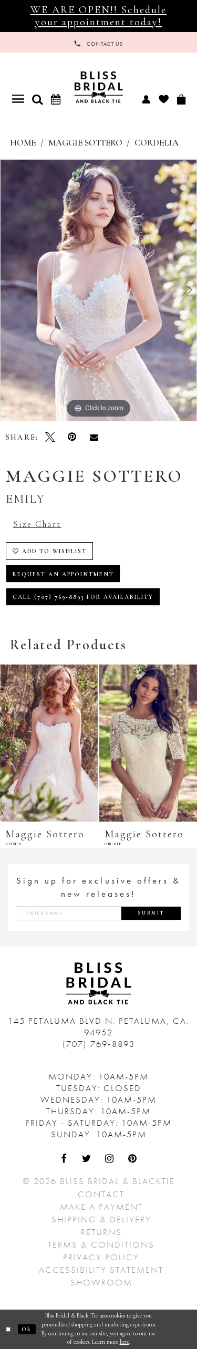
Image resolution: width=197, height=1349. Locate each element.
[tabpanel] (98, 290)
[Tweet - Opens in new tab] (50, 437)
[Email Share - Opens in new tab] (94, 437)
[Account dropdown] (146, 98)
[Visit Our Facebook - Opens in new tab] (65, 1159)
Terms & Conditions (101, 1244)
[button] (37, 99)
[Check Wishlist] (163, 99)
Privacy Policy (101, 1257)
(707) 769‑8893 (99, 1044)
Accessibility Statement (101, 1269)
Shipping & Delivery (101, 1219)
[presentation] (97, 743)
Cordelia (156, 143)
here (124, 1341)
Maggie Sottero (85, 143)
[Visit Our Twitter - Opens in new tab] (87, 1159)
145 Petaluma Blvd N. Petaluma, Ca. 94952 (98, 1026)
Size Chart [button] (37, 524)
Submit (151, 913)
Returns (101, 1232)
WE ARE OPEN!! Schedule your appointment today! (98, 15)
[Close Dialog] (9, 1329)
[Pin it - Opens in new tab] (72, 437)
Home (23, 143)
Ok (27, 1329)
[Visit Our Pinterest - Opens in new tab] (133, 1159)
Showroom (101, 1282)
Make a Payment (101, 1206)
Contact (101, 1194)
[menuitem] (146, 98)
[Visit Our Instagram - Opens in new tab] (110, 1159)
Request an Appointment (64, 574)
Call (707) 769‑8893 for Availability (83, 597)
